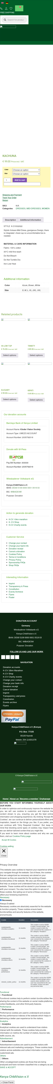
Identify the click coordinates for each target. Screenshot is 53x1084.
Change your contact (18, 543)
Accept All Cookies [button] (9, 840)
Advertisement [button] (6, 1038)
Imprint (12, 583)
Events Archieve (16, 591)
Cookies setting (7, 846)
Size (6, 173)
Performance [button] (5, 1006)
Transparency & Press (18, 586)
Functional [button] (4, 992)
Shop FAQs (14, 565)
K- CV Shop (14, 522)
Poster (11, 597)
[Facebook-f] (3, 657)
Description (10, 219)
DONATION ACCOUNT (26, 621)
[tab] (10, 220)
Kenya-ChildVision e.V (14, 1076)
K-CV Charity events (17, 524)
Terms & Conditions (17, 557)
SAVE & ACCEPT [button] (8, 1067)
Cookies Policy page (22, 836)
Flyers (11, 594)
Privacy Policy (15, 559)
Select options (9, 355)
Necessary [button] (4, 897)
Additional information (30, 219)
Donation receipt (16, 548)
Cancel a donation (17, 551)
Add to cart (20, 180)
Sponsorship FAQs (17, 562)
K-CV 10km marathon (18, 519)
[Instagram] (12, 657)
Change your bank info (19, 545)
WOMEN (46, 208)
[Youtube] (17, 657)
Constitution (14, 589)
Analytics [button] (4, 1021)
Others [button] (3, 1055)
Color (6, 169)
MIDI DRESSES (33, 208)
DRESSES (21, 208)
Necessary (7, 900)
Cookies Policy (15, 554)
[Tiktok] (8, 657)
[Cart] (19, 8)
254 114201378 (29, 740)
